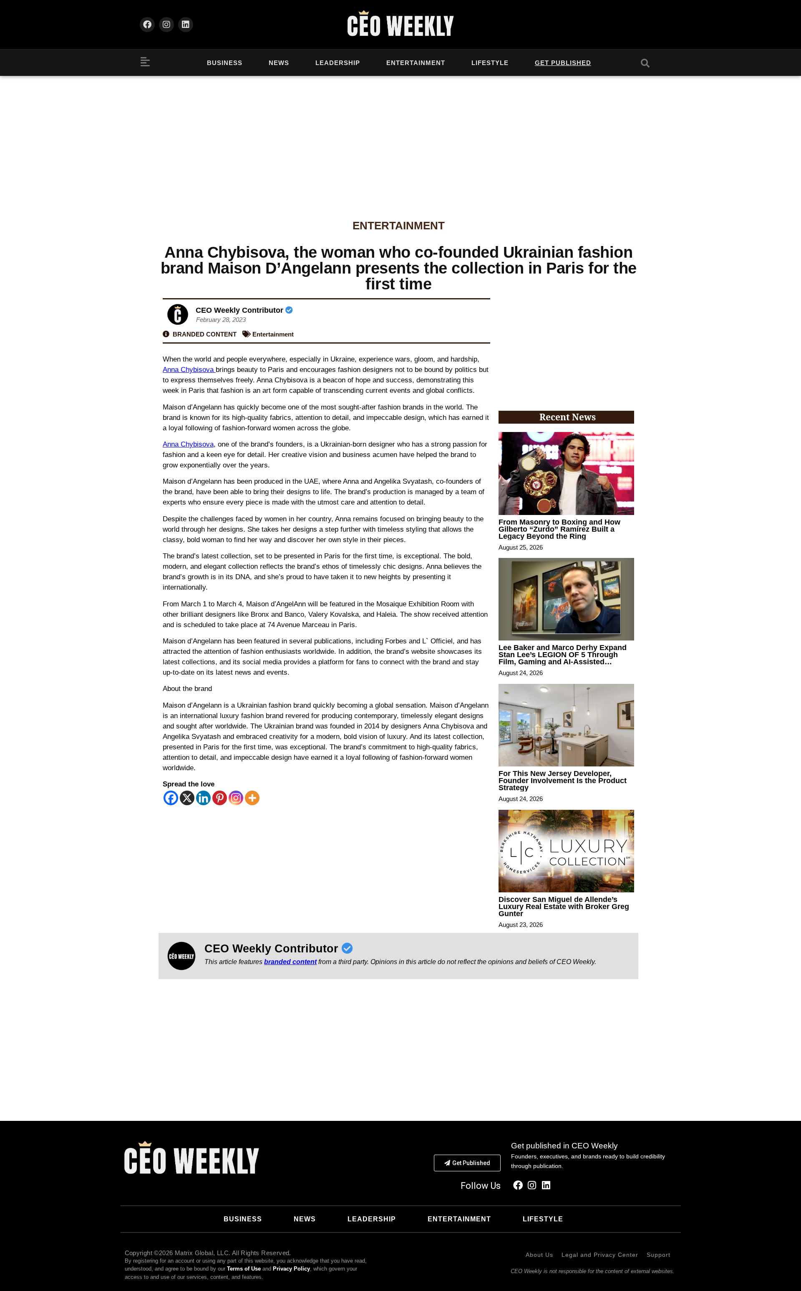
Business (224, 62)
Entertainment (415, 62)
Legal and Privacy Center (600, 1254)
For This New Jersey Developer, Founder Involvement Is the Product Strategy (563, 780)
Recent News (567, 417)
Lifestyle (490, 62)
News (279, 62)
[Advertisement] (400, 138)
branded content (290, 961)
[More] (252, 798)
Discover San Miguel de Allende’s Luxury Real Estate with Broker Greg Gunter (564, 906)
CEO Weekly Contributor (240, 310)
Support (658, 1254)
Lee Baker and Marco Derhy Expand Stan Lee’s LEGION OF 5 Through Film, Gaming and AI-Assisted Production (563, 658)
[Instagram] (166, 24)
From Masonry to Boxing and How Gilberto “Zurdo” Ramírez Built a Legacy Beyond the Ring (559, 529)
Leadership (337, 62)
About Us (539, 1254)
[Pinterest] (219, 798)
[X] (187, 798)
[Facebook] (147, 24)
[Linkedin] (185, 24)
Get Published (563, 62)
